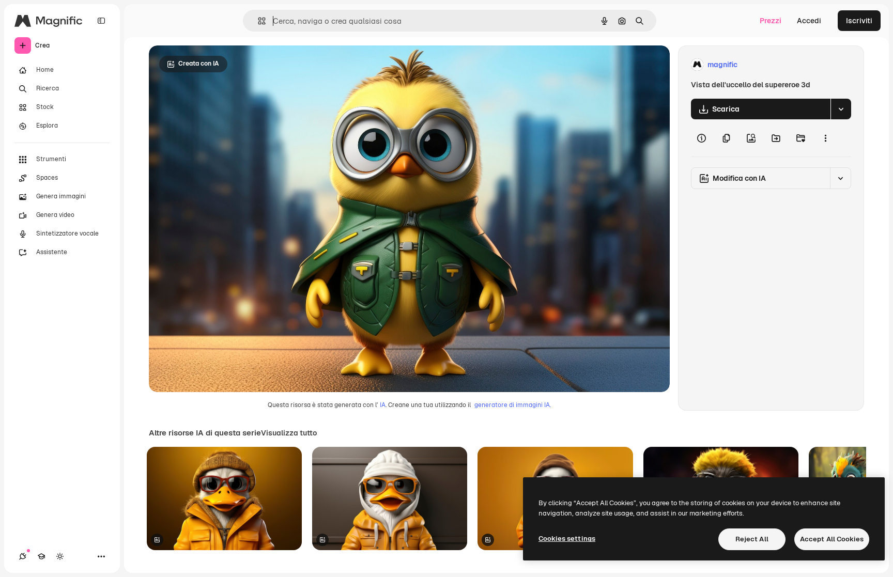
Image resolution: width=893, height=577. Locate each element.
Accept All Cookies (832, 539)
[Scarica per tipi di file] (840, 109)
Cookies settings (566, 538)
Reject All (751, 539)
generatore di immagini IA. (512, 405)
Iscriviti (859, 20)
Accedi (809, 20)
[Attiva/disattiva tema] (60, 556)
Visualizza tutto (289, 433)
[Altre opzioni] (825, 138)
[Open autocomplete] (257, 21)
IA (383, 405)
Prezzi (770, 20)
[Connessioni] (22, 556)
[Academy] (41, 556)
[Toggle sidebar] (101, 20)
